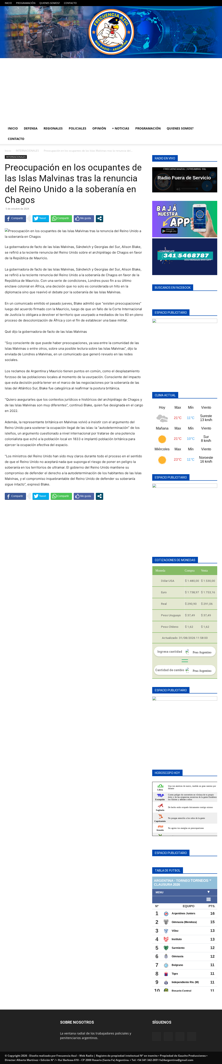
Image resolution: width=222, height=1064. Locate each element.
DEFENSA (31, 128)
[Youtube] (214, 3)
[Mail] (199, 3)
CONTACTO (70, 3)
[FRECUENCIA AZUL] (111, 32)
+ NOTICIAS (120, 128)
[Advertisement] (111, 90)
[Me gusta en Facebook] (84, 218)
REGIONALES (53, 128)
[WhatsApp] (207, 3)
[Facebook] (192, 3)
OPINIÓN (99, 128)
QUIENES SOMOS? (49, 3)
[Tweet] (41, 218)
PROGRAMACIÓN (25, 3)
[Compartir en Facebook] (15, 218)
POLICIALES (77, 128)
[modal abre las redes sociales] (99, 218)
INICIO (8, 3)
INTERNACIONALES (27, 150)
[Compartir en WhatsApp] (61, 218)
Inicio (8, 150)
